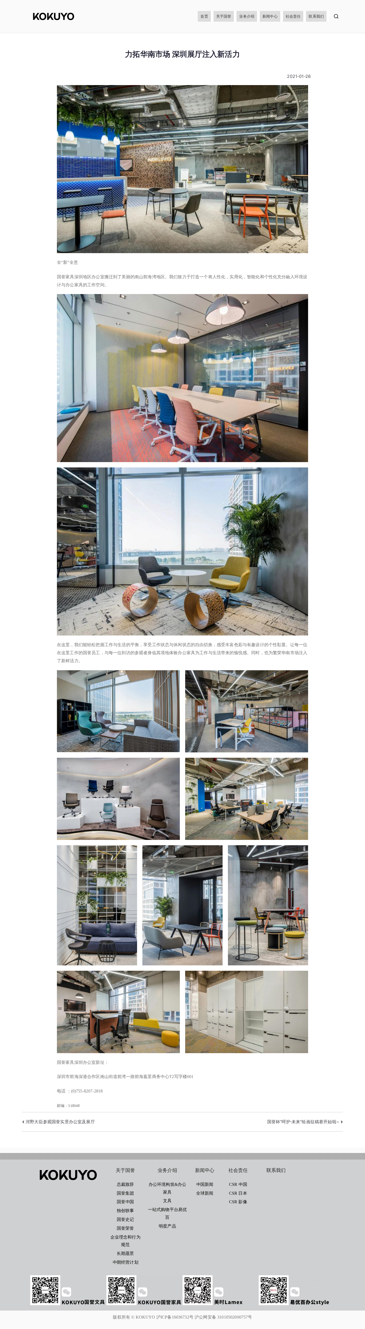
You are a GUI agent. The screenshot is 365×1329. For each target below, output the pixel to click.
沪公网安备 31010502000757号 (223, 1317)
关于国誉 (223, 16)
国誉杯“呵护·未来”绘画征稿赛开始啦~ (303, 1121)
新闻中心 (270, 16)
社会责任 (293, 16)
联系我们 (316, 16)
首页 (204, 16)
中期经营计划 (125, 1262)
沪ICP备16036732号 (174, 1317)
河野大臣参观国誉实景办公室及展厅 (60, 1121)
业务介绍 (246, 16)
